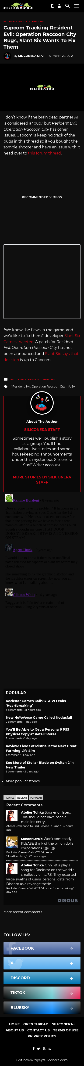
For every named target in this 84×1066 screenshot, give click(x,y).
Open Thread (36, 1024)
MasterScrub (32, 839)
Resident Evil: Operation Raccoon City (39, 386)
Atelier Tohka (32, 812)
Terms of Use (65, 1030)
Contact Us (38, 1030)
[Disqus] (42, 550)
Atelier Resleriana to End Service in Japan (33, 826)
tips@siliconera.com (51, 1060)
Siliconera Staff (32, 55)
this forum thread (44, 153)
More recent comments (23, 912)
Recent (22, 797)
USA (72, 386)
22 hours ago (37, 856)
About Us (15, 1030)
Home (14, 1024)
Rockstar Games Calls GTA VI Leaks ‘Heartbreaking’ (40, 888)
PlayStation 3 (19, 21)
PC (5, 21)
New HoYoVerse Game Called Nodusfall (39, 717)
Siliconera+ (63, 1024)
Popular (36, 797)
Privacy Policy (42, 1036)
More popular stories (23, 781)
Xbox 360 (38, 21)
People (9, 797)
